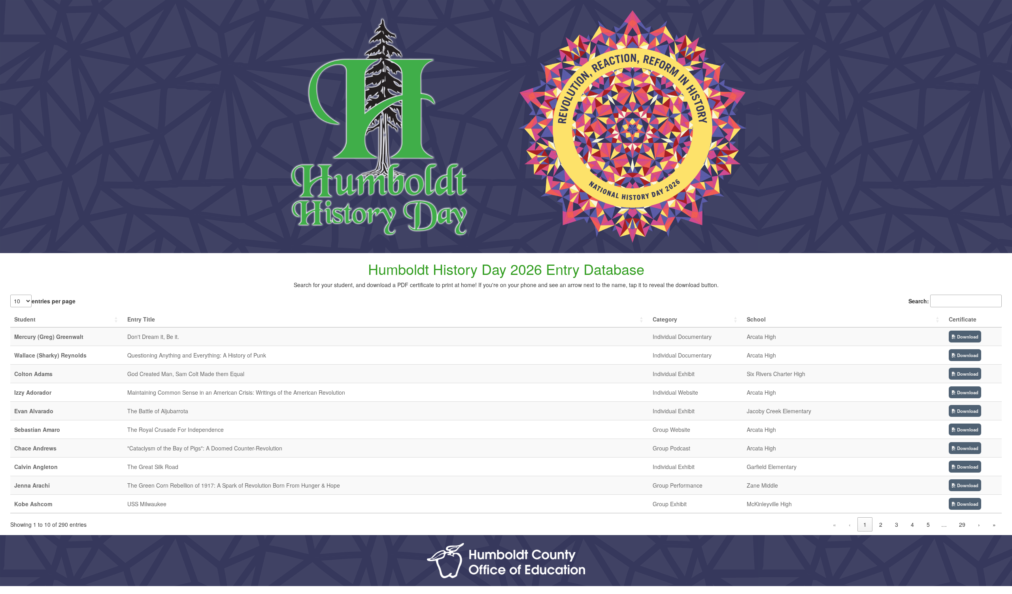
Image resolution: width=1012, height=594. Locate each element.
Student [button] (25, 319)
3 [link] (896, 524)
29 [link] (962, 524)
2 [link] (880, 524)
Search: (918, 301)
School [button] (756, 319)
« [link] (834, 524)
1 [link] (865, 524)
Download (967, 336)
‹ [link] (850, 524)
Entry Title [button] (141, 319)
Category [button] (665, 319)
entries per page (54, 301)
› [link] (979, 524)
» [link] (994, 524)
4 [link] (912, 524)
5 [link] (928, 524)
